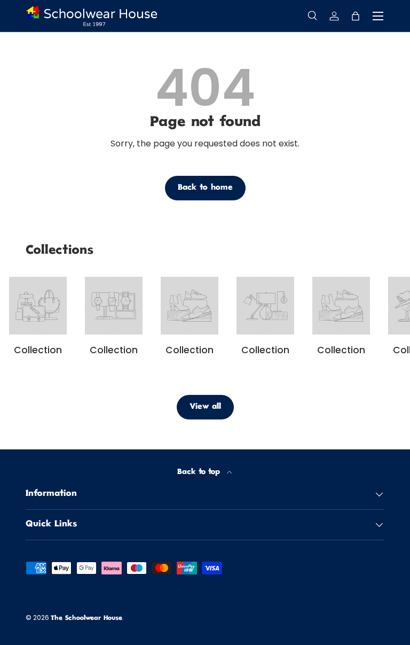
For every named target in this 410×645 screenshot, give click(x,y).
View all (205, 407)
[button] (355, 16)
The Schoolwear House (86, 618)
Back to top (200, 472)
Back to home (205, 188)
